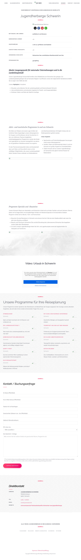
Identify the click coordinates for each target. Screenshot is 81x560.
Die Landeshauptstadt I (11, 325)
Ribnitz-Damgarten (41, 530)
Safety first (7, 348)
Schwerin (51, 530)
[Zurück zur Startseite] (40, 3)
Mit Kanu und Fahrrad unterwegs (55, 313)
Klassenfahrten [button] (15, 3)
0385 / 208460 (25, 500)
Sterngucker (7, 313)
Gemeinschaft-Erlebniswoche (13, 337)
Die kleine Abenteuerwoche (53, 337)
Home (6, 3)
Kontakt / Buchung (74, 3)
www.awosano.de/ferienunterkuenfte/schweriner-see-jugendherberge (41, 505)
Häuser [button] (63, 3)
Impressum (34, 550)
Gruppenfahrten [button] (27, 3)
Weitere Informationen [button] (40, 285)
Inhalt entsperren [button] (40, 282)
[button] (35, 28)
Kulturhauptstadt (9, 360)
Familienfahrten (54, 3)
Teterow (58, 530)
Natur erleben (49, 348)
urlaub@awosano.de (26, 502)
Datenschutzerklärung (43, 550)
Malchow (31, 530)
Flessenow (23, 530)
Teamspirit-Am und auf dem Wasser (56, 325)
